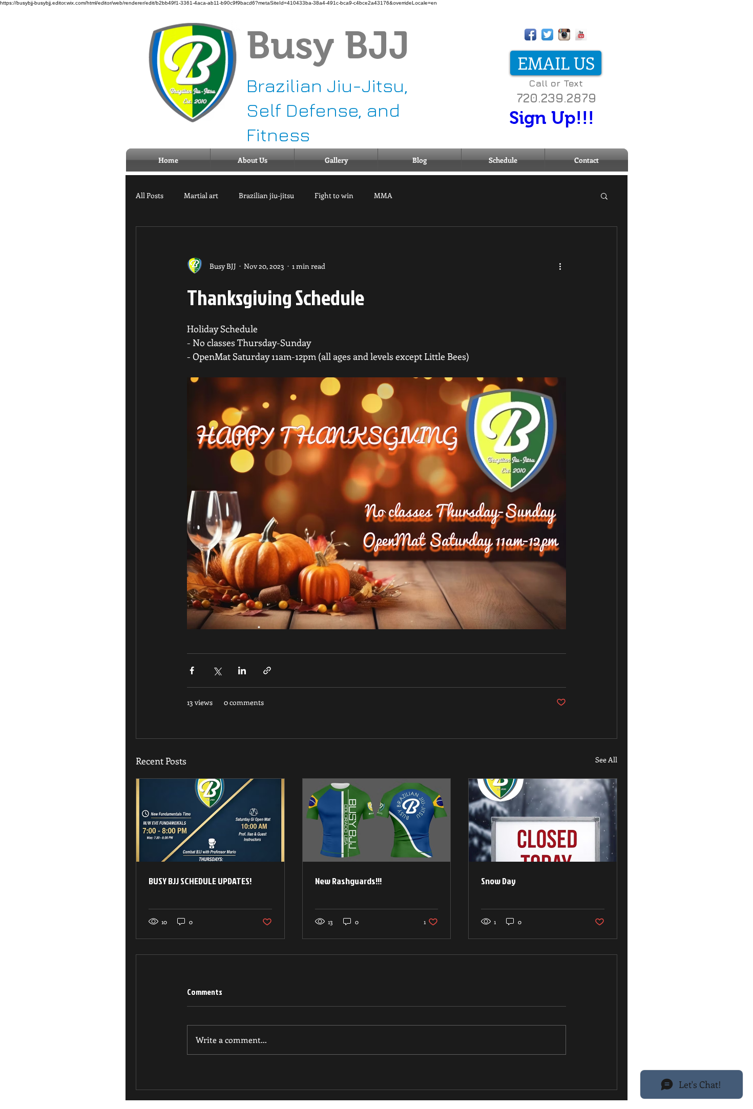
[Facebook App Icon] (530, 34)
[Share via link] (267, 670)
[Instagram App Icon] (564, 34)
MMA (383, 195)
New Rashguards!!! (348, 881)
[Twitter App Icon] (547, 34)
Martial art (201, 195)
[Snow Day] (543, 820)
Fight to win (334, 195)
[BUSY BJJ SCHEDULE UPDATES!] (210, 820)
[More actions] (560, 266)
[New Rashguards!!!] (377, 820)
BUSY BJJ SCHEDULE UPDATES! (200, 881)
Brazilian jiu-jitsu (266, 195)
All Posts (149, 195)
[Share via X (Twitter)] (217, 670)
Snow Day (498, 881)
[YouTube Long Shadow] (581, 34)
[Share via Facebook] (192, 670)
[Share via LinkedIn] (242, 670)
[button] (604, 195)
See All (606, 759)
